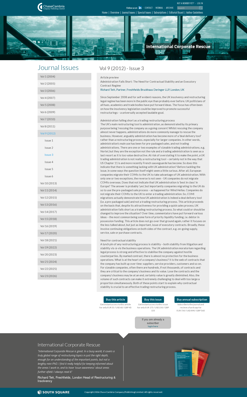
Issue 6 (46, 176)
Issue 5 (46, 169)
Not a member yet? (185, 3)
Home (105, 12)
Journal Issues (128, 12)
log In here (153, 326)
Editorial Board (176, 12)
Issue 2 (46, 147)
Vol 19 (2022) (48, 247)
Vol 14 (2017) (48, 211)
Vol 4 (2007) (47, 97)
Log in (200, 3)
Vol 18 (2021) (48, 240)
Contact (149, 7)
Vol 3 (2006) (47, 90)
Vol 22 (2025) (48, 268)
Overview (114, 12)
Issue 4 (46, 162)
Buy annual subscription (192, 299)
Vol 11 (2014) (48, 190)
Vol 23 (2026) (48, 276)
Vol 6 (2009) (47, 112)
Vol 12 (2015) (48, 197)
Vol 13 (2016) (48, 204)
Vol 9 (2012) (48, 133)
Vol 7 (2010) (47, 119)
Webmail (159, 7)
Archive (169, 7)
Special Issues (144, 12)
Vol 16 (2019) (48, 226)
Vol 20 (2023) (48, 254)
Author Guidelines (194, 12)
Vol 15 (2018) (48, 218)
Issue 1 (46, 140)
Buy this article (115, 299)
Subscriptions (160, 12)
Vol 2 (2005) (47, 83)
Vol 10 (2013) (48, 183)
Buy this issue (153, 299)
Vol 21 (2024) (48, 261)
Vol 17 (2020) (48, 233)
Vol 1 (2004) (47, 76)
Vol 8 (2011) (47, 126)
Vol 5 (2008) (47, 104)
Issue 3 (46, 154)
